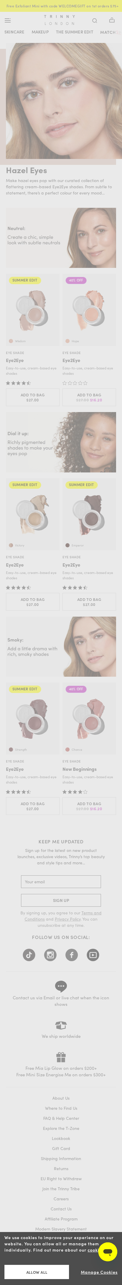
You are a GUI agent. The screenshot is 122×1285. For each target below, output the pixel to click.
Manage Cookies (99, 1272)
